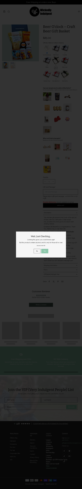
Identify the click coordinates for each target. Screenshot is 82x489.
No (37, 251)
